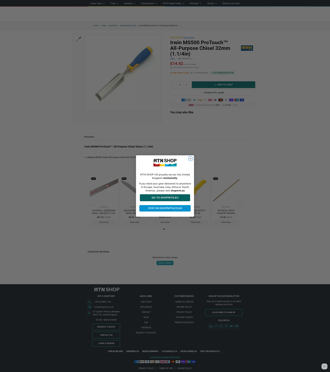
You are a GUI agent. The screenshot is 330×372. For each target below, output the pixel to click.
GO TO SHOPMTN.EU (165, 197)
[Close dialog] (190, 158)
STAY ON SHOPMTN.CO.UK (165, 208)
